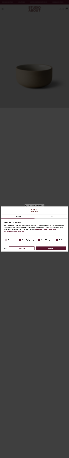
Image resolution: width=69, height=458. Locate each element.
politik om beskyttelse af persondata (45, 229)
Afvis (5, 248)
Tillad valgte (22, 248)
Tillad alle (50, 248)
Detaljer (51, 216)
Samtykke (18, 216)
